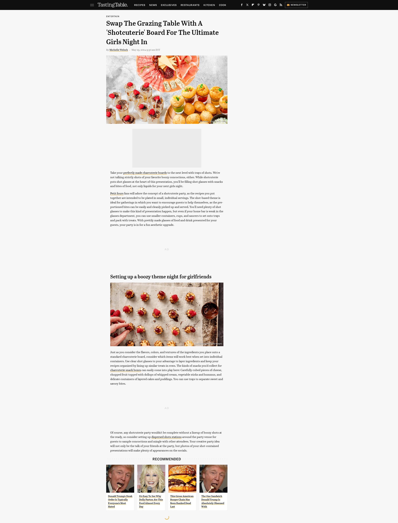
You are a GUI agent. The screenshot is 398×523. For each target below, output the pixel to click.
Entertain (112, 16)
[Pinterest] (258, 5)
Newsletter (298, 4)
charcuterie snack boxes (125, 370)
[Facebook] (241, 5)
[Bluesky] (264, 5)
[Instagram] (269, 5)
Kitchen (209, 5)
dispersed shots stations (166, 437)
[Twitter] (247, 5)
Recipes (139, 5)
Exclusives (169, 5)
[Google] (275, 5)
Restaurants (190, 5)
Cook (222, 5)
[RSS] (280, 5)
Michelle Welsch (118, 49)
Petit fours (116, 193)
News (153, 5)
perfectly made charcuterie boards (145, 172)
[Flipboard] (253, 5)
